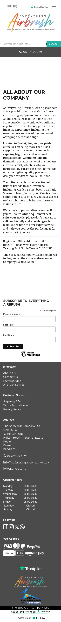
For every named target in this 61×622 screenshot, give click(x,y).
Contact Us (10, 376)
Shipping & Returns (16, 401)
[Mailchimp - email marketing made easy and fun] (30, 356)
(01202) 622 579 (17, 456)
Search (54, 43)
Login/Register (41, 7)
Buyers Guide (12, 380)
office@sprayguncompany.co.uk (28, 462)
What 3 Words (16, 469)
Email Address (11, 314)
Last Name (8, 335)
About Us (9, 373)
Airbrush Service (14, 384)
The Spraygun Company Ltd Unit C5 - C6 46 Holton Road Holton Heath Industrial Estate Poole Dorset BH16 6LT (23, 437)
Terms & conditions (15, 405)
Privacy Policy (12, 409)
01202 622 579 (32, 51)
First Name (9, 324)
